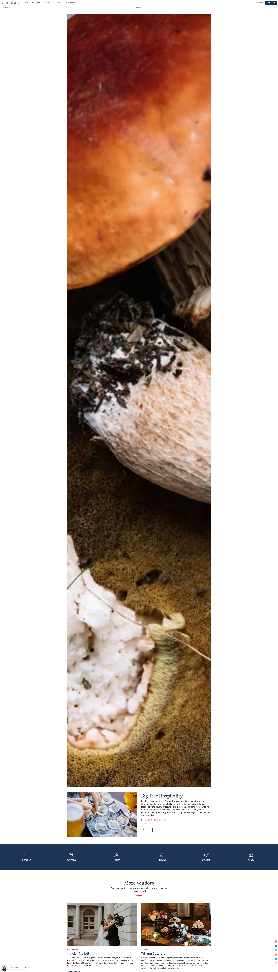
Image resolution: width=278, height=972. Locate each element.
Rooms (25, 3)
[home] (10, 3)
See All (139, 895)
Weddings (36, 3)
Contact (259, 3)
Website (147, 830)
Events (47, 3)
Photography (73, 949)
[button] (58, 3)
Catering (145, 949)
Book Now (271, 3)
